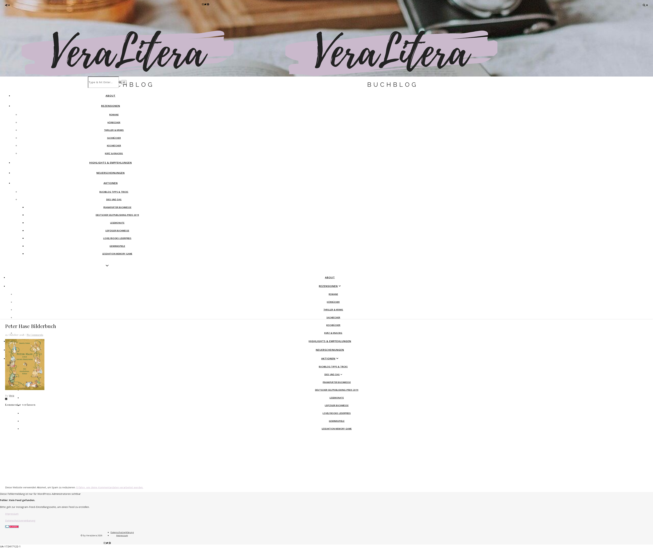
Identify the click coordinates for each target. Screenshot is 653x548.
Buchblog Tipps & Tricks (113, 191)
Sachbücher (114, 138)
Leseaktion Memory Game (117, 253)
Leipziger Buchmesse (117, 230)
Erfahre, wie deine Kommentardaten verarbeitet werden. (109, 487)
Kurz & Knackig (114, 153)
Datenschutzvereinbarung (20, 520)
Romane (114, 114)
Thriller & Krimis (114, 130)
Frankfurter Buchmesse (117, 207)
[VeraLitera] (132, 88)
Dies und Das (114, 199)
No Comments (35, 334)
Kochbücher (114, 145)
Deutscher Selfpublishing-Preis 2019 (117, 215)
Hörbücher (113, 122)
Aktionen (111, 183)
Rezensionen (110, 105)
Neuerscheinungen (110, 172)
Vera (11, 395)
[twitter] (205, 4)
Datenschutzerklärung (122, 532)
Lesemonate (117, 222)
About (110, 95)
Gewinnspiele (117, 246)
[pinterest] (208, 4)
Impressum (12, 513)
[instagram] (203, 4)
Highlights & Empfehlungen (110, 162)
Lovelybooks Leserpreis (117, 238)
